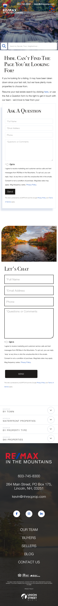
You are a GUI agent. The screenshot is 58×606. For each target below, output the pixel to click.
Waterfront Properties (19, 421)
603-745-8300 (24, 4)
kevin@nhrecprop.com (44, 4)
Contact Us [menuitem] (29, 562)
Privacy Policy (31, 185)
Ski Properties (13, 439)
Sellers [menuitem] (29, 546)
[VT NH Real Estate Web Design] (29, 597)
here (46, 92)
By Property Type (15, 430)
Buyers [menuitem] (29, 538)
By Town (8, 411)
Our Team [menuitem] (29, 530)
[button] (4, 46)
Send (10, 191)
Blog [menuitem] (29, 554)
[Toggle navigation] (52, 9)
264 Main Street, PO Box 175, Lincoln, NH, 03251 (29, 486)
